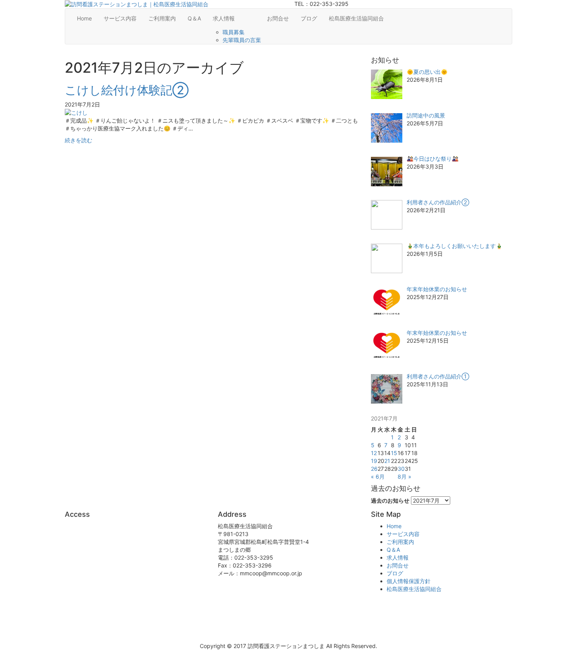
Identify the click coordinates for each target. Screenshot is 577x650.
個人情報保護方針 (409, 581)
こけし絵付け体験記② (127, 90)
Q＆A (194, 18)
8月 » (404, 476)
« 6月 (378, 476)
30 (401, 468)
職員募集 (234, 32)
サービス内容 (120, 18)
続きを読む (78, 140)
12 (374, 453)
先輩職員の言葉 (242, 40)
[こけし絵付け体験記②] (76, 112)
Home (84, 18)
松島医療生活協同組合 (356, 18)
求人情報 (224, 18)
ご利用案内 (162, 18)
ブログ (309, 18)
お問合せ (278, 18)
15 (394, 453)
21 (387, 460)
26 (374, 468)
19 (374, 460)
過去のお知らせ (390, 500)
